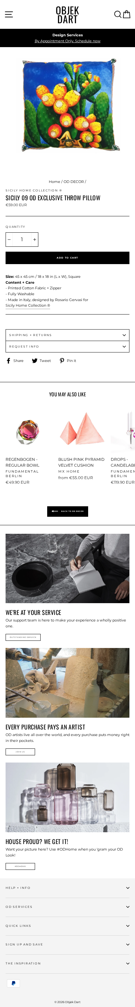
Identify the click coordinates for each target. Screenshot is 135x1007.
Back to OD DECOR (72, 511)
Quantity (16, 226)
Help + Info (18, 888)
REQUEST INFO (24, 346)
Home (54, 181)
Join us (20, 752)
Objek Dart (67, 14)
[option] (67, 38)
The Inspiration (23, 963)
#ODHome (20, 866)
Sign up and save (24, 944)
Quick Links (18, 925)
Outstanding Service (23, 637)
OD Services (19, 906)
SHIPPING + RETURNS (30, 335)
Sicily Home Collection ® (28, 305)
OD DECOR (74, 181)
